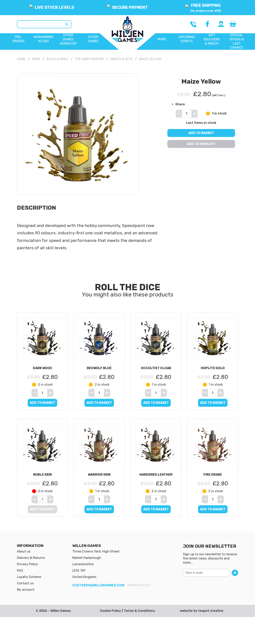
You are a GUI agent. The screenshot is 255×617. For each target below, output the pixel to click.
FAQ (20, 570)
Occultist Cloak (156, 368)
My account (25, 590)
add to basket (42, 403)
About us (23, 551)
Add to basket (201, 133)
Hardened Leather (156, 474)
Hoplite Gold (213, 368)
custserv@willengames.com (98, 585)
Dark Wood (42, 368)
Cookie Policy (110, 611)
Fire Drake (212, 474)
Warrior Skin (99, 474)
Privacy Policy (27, 564)
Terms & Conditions (139, 611)
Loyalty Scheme (29, 577)
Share (180, 104)
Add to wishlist (201, 144)
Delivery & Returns (31, 558)
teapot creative (210, 611)
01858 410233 (138, 585)
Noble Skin (42, 474)
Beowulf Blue (99, 368)
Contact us (25, 583)
